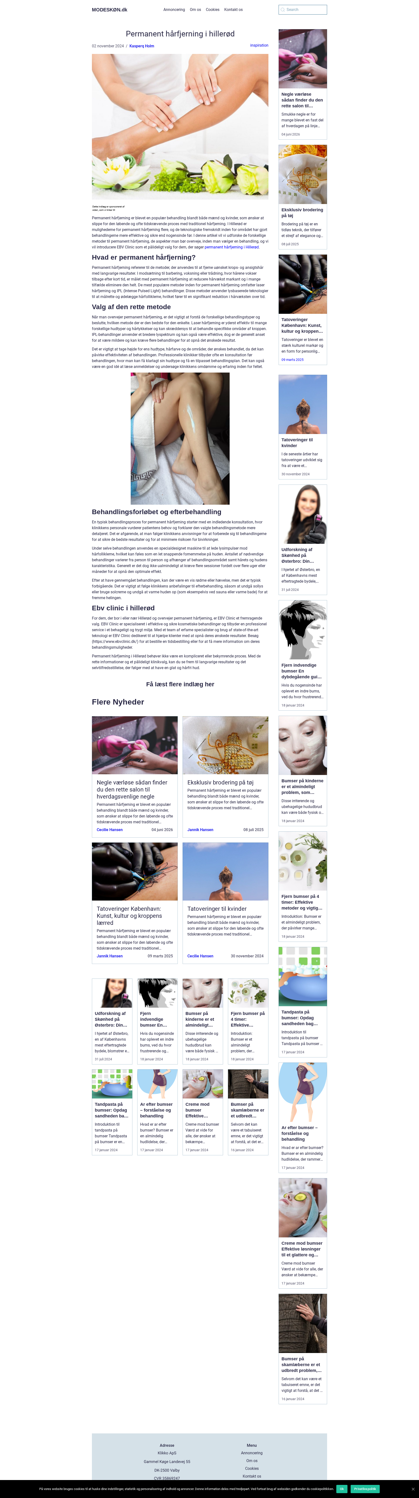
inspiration (259, 45)
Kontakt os (233, 9)
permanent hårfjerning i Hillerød (232, 247)
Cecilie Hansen (110, 829)
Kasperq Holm (141, 46)
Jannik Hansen (200, 829)
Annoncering (174, 9)
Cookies (212, 9)
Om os (195, 9)
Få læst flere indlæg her (180, 684)
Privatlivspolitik (365, 1489)
